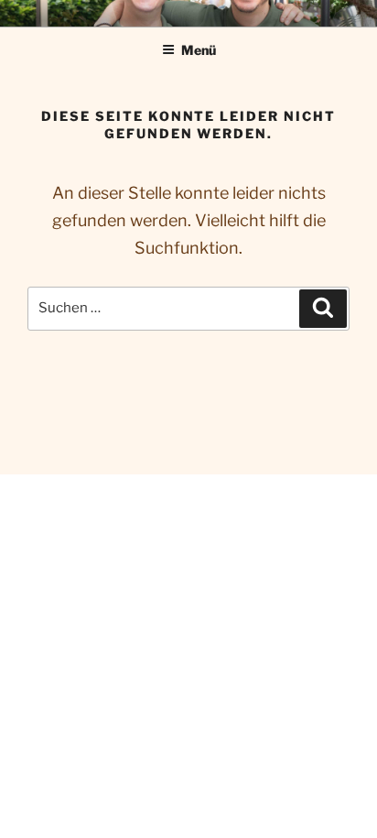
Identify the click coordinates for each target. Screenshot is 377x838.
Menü (198, 50)
